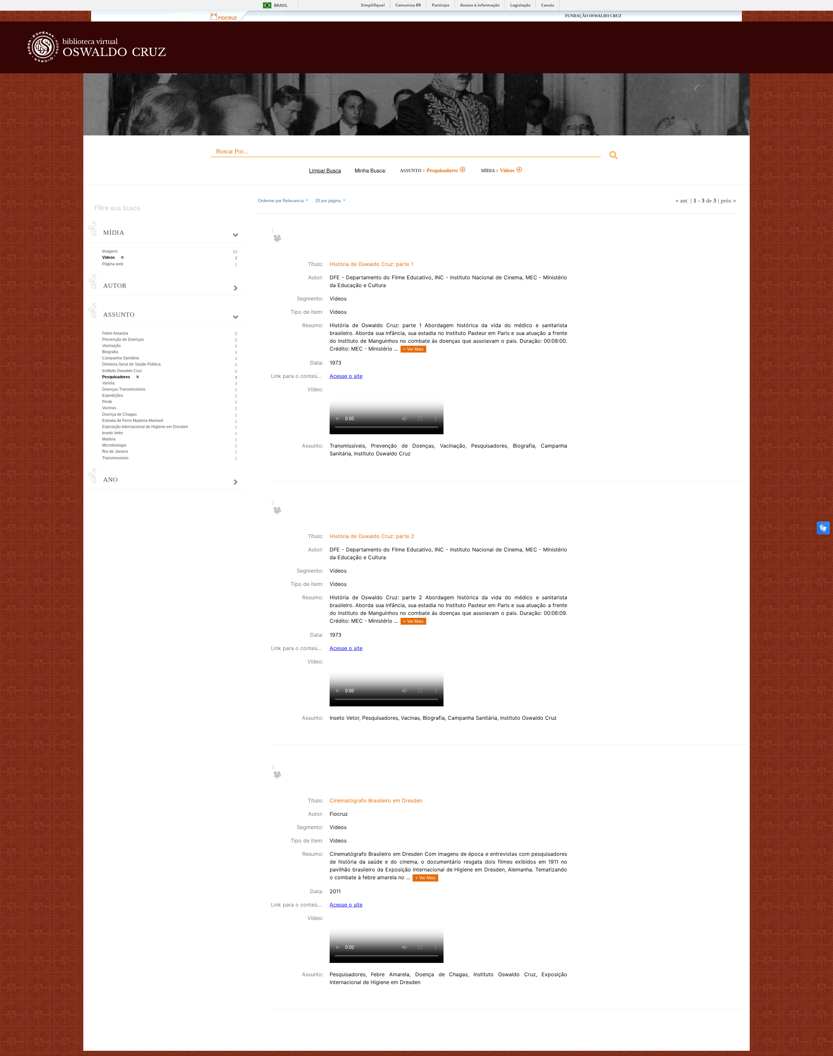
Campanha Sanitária (120, 358)
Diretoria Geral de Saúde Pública (131, 364)
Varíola (108, 383)
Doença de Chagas (119, 414)
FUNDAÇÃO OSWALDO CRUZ (593, 16)
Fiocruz (227, 16)
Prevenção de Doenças (123, 339)
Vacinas (109, 408)
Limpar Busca (325, 170)
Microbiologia (114, 445)
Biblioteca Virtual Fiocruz (348, 50)
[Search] (613, 156)
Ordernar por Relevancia (281, 200)
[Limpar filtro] (462, 170)
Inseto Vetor (112, 433)
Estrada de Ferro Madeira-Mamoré (132, 420)
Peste (107, 401)
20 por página (328, 200)
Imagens (109, 251)
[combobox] (416, 156)
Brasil (281, 5)
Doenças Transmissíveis (123, 389)
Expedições (112, 395)
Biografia (110, 352)
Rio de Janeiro (115, 451)
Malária (109, 439)
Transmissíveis (115, 458)
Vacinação (111, 345)
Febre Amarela (115, 333)
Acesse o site (346, 376)
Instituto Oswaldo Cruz (122, 370)
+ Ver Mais (413, 349)
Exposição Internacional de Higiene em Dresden (145, 426)
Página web (112, 264)
